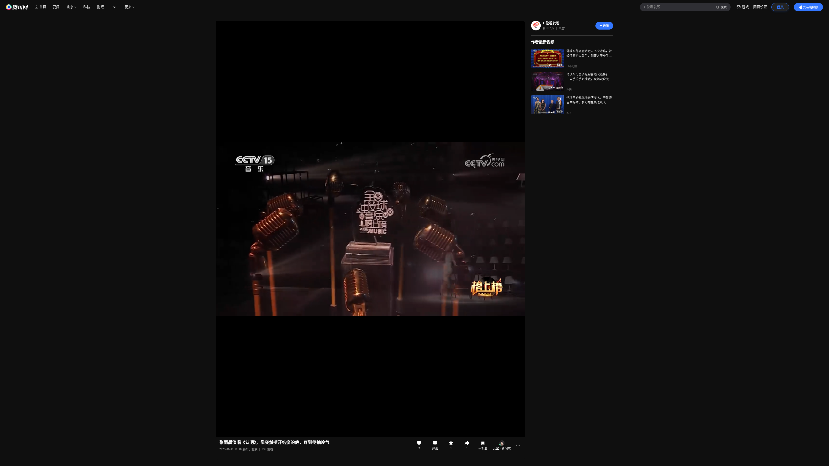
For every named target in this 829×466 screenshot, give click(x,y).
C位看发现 (551, 23)
